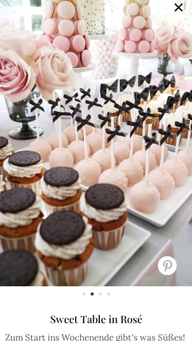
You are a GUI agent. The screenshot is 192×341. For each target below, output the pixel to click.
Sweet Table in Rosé (96, 319)
